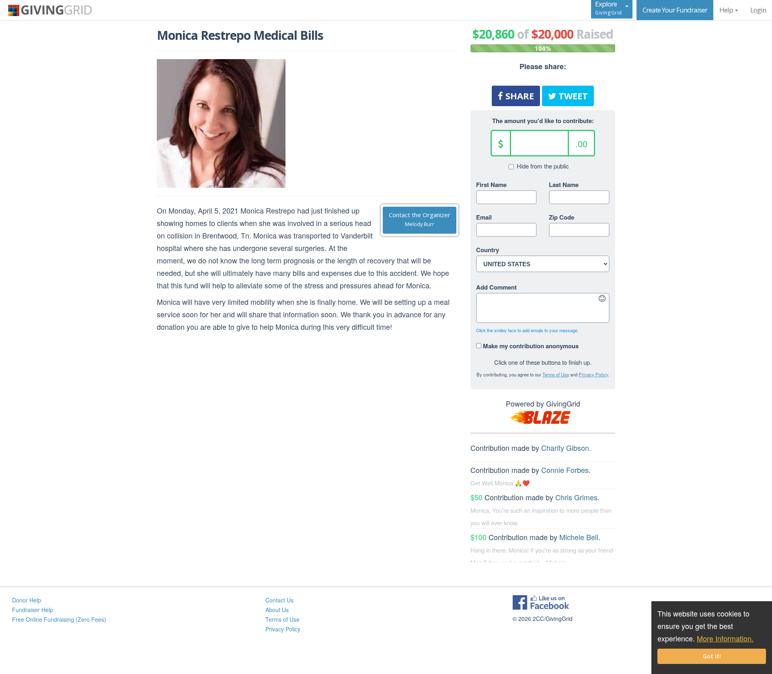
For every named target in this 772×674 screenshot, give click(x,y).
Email (484, 217)
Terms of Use (555, 374)
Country (487, 249)
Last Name (564, 184)
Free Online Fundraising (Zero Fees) (59, 619)
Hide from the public (543, 166)
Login (758, 9)
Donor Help (26, 600)
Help (726, 9)
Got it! (712, 656)
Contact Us (279, 600)
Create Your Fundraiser (675, 9)
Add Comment (496, 287)
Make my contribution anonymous (530, 345)
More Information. (725, 638)
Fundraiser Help (32, 610)
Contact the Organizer (419, 219)
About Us (277, 610)
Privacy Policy (593, 374)
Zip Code (561, 217)
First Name (491, 184)
